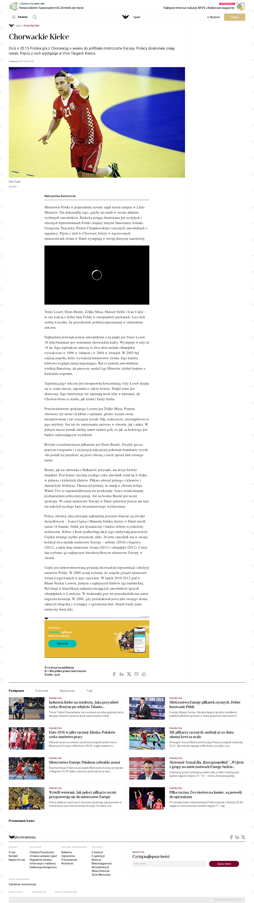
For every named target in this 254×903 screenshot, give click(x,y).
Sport (18, 25)
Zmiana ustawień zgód (43, 856)
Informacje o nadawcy (43, 863)
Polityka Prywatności (42, 852)
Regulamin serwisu (41, 859)
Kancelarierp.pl (100, 867)
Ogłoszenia (68, 856)
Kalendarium (39, 892)
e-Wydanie (213, 17)
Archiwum (67, 863)
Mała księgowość (102, 863)
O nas (12, 852)
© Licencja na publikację (59, 667)
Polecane (42, 691)
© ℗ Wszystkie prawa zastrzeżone (65, 671)
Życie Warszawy (101, 874)
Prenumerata (69, 859)
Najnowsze (67, 691)
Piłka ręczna (31, 25)
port (136, 17)
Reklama (66, 852)
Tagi (89, 691)
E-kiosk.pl (97, 852)
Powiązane (16, 691)
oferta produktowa (66, 892)
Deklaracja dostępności (43, 867)
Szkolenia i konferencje (22, 884)
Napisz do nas (17, 859)
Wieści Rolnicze (101, 870)
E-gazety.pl (98, 856)
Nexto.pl (96, 859)
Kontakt (13, 856)
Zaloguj (234, 17)
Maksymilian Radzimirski (60, 196)
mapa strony (16, 892)
